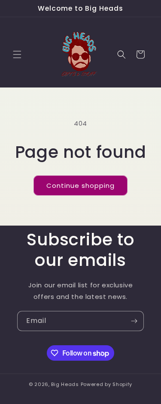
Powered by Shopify (107, 384)
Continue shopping (80, 185)
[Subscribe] (134, 321)
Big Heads (65, 384)
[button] (17, 54)
